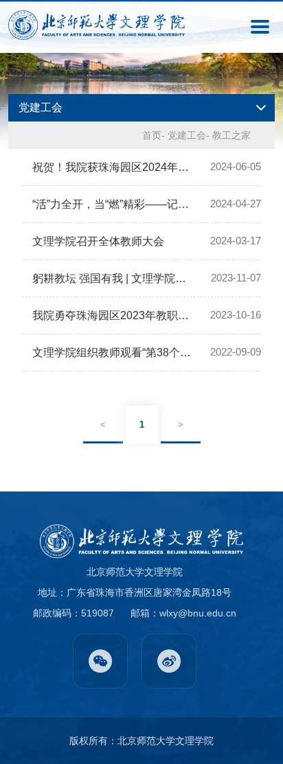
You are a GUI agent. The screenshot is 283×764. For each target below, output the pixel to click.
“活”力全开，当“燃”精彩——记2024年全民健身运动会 (112, 204)
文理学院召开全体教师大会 (98, 241)
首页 (151, 135)
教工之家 (231, 135)
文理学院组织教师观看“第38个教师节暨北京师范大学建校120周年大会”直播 (112, 352)
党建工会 (187, 135)
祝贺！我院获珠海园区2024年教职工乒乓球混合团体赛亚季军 (112, 167)
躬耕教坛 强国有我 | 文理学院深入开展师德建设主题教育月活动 (112, 278)
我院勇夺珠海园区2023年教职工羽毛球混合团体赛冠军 (112, 315)
